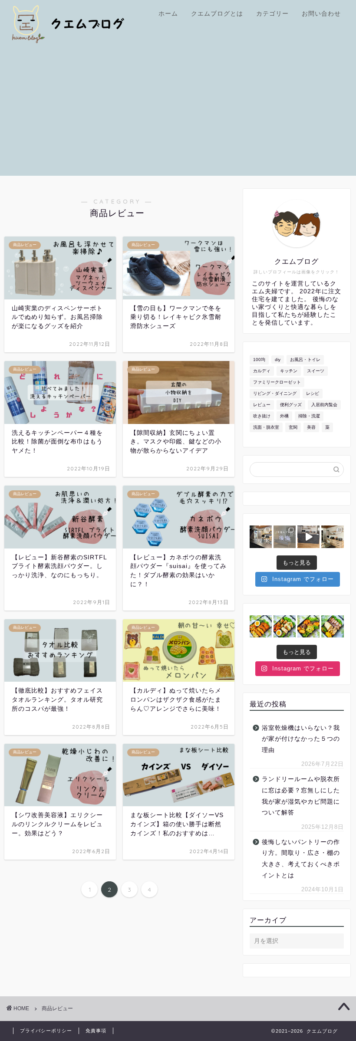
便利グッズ (291, 404)
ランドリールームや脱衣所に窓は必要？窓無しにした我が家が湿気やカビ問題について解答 (301, 796)
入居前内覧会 (324, 404)
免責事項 (96, 1030)
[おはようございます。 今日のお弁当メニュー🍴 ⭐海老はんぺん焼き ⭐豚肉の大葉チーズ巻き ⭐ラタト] (285, 626)
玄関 (293, 427)
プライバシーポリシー (46, 1030)
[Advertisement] (178, 115)
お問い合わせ (321, 13)
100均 (259, 359)
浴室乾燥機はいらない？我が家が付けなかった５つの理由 (301, 739)
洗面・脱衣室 (266, 427)
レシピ (312, 393)
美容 (311, 427)
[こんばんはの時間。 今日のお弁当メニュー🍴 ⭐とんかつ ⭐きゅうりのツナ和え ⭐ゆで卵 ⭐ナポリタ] (261, 626)
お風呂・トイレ (305, 359)
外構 (284, 416)
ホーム (168, 13)
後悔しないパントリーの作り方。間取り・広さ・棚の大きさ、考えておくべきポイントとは (301, 859)
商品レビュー (57, 1008)
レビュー (261, 404)
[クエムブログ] (82, 41)
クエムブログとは (217, 13)
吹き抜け (261, 416)
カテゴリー (272, 13)
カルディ (261, 370)
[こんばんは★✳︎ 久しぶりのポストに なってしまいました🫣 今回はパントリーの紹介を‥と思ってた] (261, 536)
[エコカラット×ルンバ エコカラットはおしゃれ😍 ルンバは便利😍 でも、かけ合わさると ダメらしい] (308, 536)
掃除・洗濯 (309, 416)
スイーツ (315, 370)
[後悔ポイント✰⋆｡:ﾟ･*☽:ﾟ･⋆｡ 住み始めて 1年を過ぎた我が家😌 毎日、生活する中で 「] (285, 536)
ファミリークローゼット (277, 382)
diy (277, 359)
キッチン (288, 370)
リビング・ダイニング (275, 393)
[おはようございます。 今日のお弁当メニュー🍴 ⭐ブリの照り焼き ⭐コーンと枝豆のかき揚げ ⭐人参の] (308, 626)
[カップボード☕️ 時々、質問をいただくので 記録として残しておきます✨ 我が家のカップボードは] (332, 536)
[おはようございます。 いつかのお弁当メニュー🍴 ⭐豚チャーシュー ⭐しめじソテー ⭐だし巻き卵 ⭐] (332, 626)
